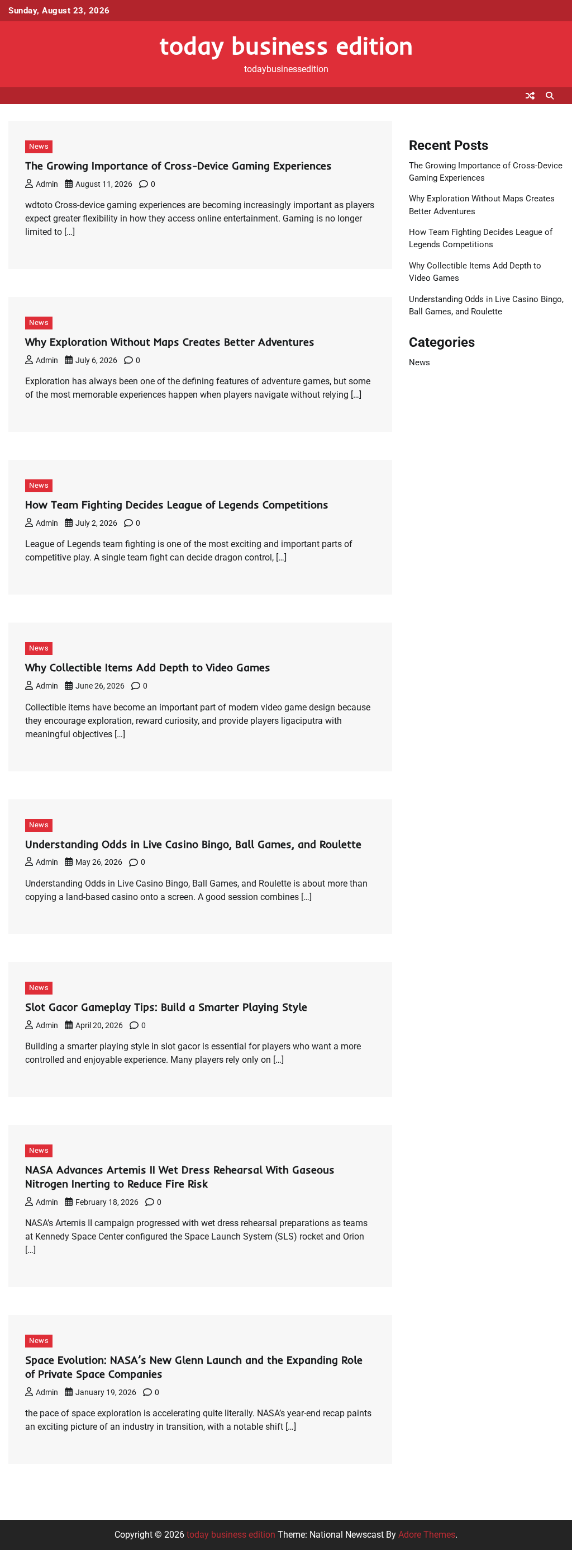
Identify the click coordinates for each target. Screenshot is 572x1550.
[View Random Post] (530, 95)
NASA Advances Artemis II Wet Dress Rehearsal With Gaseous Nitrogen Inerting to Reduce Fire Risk (180, 1176)
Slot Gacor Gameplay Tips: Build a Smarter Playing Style (166, 1007)
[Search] (549, 95)
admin (47, 184)
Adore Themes (426, 1534)
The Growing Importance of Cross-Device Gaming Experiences (178, 165)
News (39, 146)
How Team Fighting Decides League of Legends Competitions (176, 504)
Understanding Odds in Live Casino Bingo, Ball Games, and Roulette (193, 844)
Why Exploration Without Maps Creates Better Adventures (169, 341)
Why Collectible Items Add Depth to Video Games (147, 667)
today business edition (286, 45)
